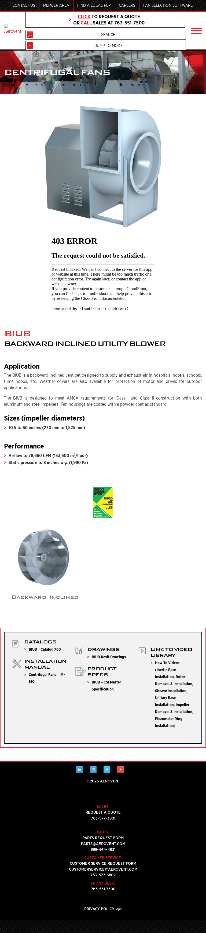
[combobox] (106, 45)
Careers (127, 5)
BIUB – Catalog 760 (45, 649)
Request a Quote (103, 812)
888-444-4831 (103, 849)
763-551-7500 (103, 888)
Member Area (56, 5)
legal (118, 909)
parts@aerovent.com (103, 843)
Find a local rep (94, 5)
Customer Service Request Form (103, 863)
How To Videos (167, 663)
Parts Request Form (103, 837)
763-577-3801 (103, 818)
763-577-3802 (103, 875)
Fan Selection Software (168, 5)
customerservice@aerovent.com (103, 869)
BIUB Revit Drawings (109, 657)
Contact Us (23, 5)
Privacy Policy (99, 908)
